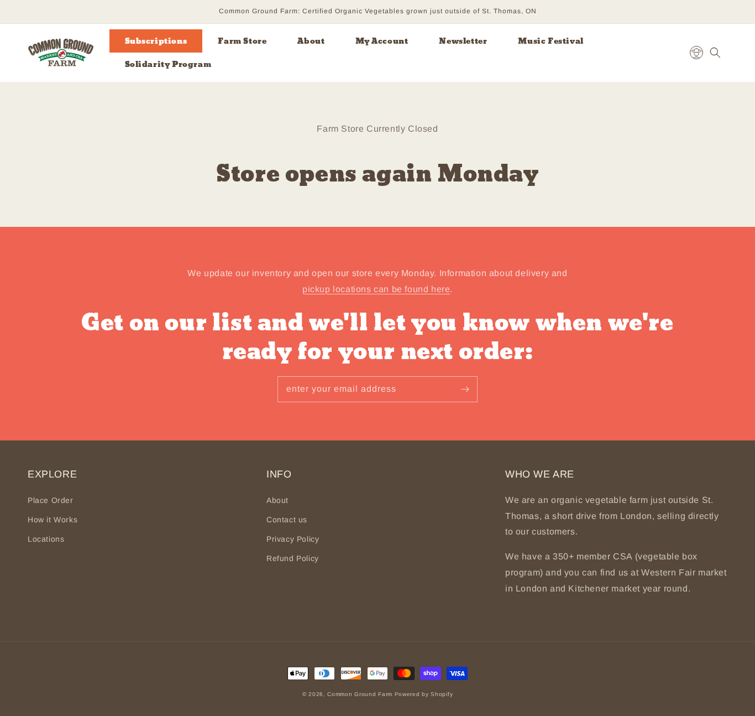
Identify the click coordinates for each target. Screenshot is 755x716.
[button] (715, 52)
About (277, 500)
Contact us (286, 519)
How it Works (52, 519)
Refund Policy (292, 558)
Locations (46, 539)
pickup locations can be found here (376, 289)
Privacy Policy (292, 539)
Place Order (51, 500)
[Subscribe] (465, 389)
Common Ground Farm (359, 694)
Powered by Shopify (424, 694)
